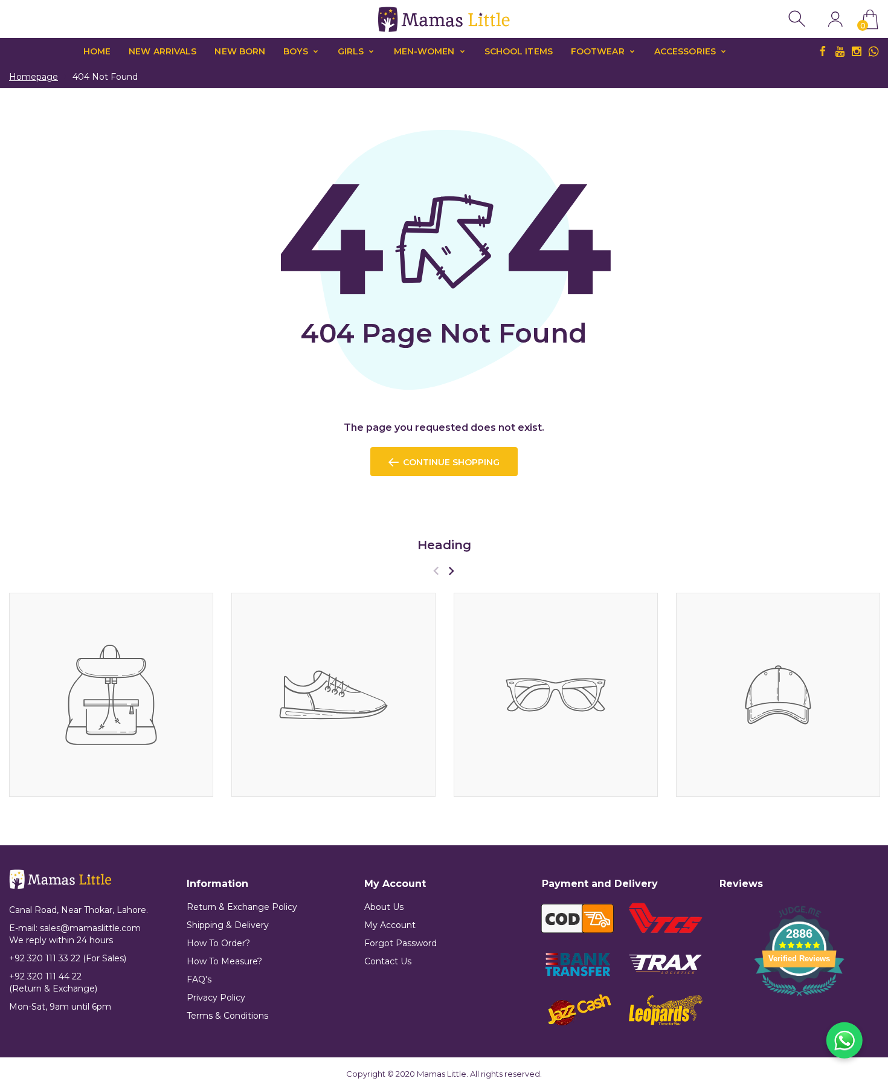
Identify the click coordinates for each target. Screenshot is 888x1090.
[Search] (798, 19)
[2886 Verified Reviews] (799, 998)
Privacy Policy (216, 997)
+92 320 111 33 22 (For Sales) (67, 958)
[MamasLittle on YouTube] (839, 51)
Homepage (33, 76)
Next (451, 571)
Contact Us (387, 961)
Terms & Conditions (227, 1015)
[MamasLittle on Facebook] (822, 51)
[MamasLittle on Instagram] (856, 51)
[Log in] (835, 19)
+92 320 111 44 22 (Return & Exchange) (53, 982)
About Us (384, 906)
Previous (436, 571)
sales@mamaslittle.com (90, 928)
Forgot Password (400, 943)
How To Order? (218, 943)
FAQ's (199, 979)
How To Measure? (224, 961)
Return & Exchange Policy (242, 906)
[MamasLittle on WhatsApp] (873, 51)
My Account (390, 925)
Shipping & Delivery (228, 925)
